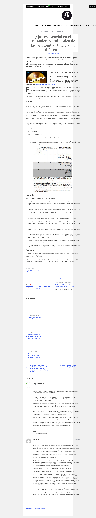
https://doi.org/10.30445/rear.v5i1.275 (45, 84)
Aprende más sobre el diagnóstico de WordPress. (35, 508)
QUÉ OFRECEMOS (40, 6)
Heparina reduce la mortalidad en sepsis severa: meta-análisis (34, 355)
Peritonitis (32, 270)
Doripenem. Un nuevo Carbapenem (34, 318)
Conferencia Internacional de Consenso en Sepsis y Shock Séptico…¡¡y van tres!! (66, 285)
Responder (77, 383)
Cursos (53, 6)
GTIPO (53, 31)
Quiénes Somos (30, 6)
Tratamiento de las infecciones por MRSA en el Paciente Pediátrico (34, 336)
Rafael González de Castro (54, 53)
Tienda (47, 6)
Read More (58, 291)
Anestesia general (46, 31)
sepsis (37, 270)
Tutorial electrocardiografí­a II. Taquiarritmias (67, 365)
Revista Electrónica (62, 6)
